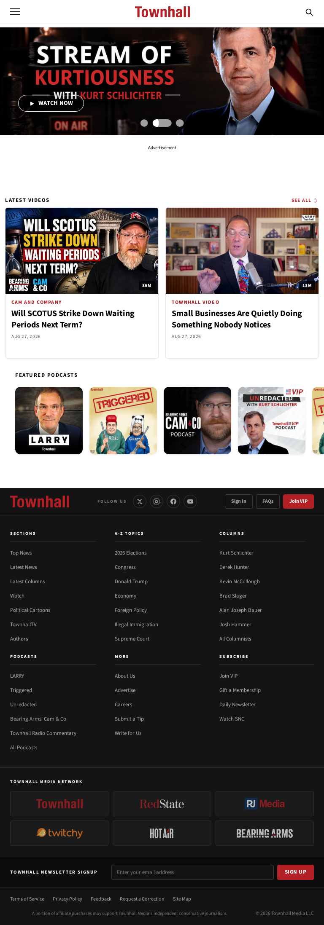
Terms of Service (27, 899)
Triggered (21, 690)
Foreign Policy (131, 610)
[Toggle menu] (15, 11)
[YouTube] (190, 501)
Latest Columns (27, 581)
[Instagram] (156, 501)
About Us (125, 676)
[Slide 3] (180, 123)
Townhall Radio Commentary (43, 733)
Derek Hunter (234, 567)
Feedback (101, 899)
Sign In (238, 501)
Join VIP (298, 501)
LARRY (17, 676)
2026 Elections (130, 553)
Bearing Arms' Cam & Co (38, 719)
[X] (139, 501)
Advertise (125, 690)
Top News (21, 553)
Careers (123, 704)
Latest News (23, 567)
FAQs (267, 501)
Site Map (182, 899)
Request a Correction (142, 899)
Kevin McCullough (239, 581)
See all (301, 200)
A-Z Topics (129, 533)
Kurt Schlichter (236, 553)
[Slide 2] (162, 123)
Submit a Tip (129, 719)
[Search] (309, 12)
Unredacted (23, 704)
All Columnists (235, 639)
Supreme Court (132, 639)
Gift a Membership (240, 690)
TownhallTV (23, 624)
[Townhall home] (39, 501)
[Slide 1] (144, 123)
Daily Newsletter (237, 704)
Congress (125, 567)
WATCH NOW (55, 103)
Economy (125, 596)
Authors (19, 639)
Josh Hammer (235, 624)
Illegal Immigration (136, 624)
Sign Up (296, 872)
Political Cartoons (30, 610)
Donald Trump (131, 581)
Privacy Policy (67, 899)
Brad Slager (233, 596)
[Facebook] (173, 501)
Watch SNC (231, 719)
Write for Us (128, 733)
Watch (17, 596)
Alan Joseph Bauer (240, 610)
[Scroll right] (314, 422)
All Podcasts (23, 747)
